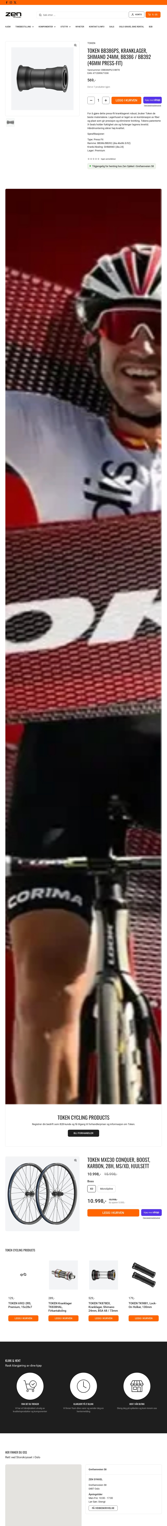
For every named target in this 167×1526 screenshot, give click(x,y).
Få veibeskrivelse (103, 1508)
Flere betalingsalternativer (152, 105)
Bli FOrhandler (83, 1133)
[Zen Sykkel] (13, 15)
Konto (138, 14)
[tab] (124, 1469)
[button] (153, 15)
